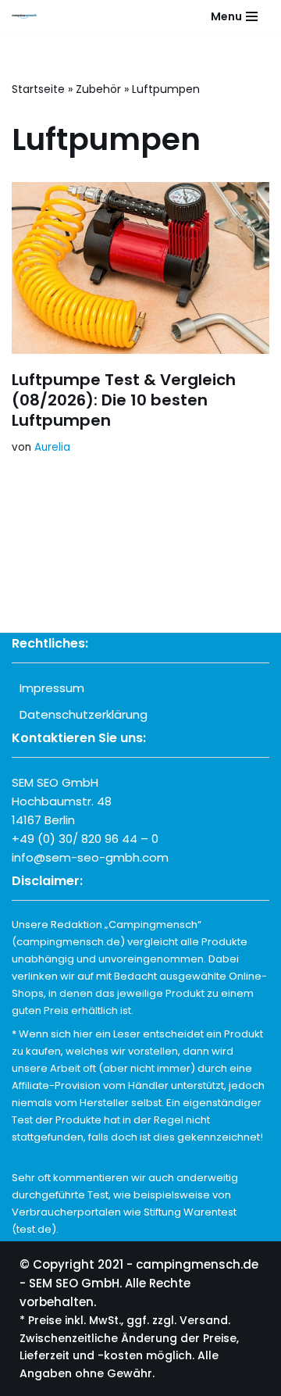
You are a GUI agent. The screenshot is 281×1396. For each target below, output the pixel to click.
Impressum (52, 688)
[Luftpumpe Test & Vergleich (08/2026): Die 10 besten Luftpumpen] (140, 268)
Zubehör (98, 89)
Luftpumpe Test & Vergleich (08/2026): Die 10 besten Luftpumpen (124, 400)
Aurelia (52, 447)
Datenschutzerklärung (84, 714)
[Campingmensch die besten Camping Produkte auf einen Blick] (28, 17)
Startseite (38, 89)
